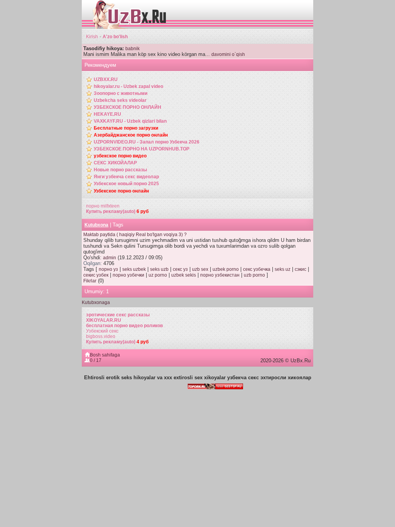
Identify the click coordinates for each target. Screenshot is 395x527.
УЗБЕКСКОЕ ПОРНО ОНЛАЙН (127, 107)
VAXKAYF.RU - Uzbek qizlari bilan (130, 121)
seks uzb (159, 269)
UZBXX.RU (106, 79)
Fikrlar (89, 281)
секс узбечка (256, 269)
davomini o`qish (228, 54)
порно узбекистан (220, 275)
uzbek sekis (183, 275)
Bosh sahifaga (105, 355)
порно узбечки (128, 275)
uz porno (158, 275)
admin (109, 257)
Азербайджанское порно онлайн (131, 135)
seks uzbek (134, 269)
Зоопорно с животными (120, 93)
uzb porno (254, 275)
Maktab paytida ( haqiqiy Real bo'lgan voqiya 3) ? (135, 234)
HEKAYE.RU (107, 114)
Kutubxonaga (96, 302)
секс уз (180, 269)
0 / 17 (95, 360)
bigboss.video (100, 336)
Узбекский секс (102, 331)
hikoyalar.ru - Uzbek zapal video (128, 86)
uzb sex (200, 269)
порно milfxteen (103, 206)
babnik (132, 48)
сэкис (300, 269)
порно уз (108, 269)
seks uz (282, 269)
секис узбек (95, 275)
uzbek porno (226, 269)
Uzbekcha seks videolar (120, 100)
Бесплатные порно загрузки (126, 128)
